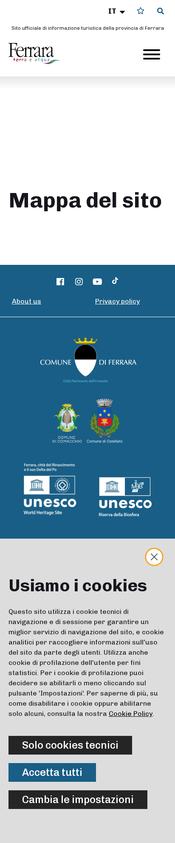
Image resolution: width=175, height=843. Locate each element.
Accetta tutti (52, 772)
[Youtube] (97, 281)
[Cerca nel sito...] (161, 11)
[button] (117, 11)
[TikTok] (115, 281)
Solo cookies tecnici (70, 745)
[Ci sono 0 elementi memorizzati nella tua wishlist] (140, 11)
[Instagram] (79, 281)
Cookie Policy (130, 714)
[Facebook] (60, 281)
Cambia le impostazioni (78, 799)
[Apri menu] (151, 54)
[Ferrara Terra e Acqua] (38, 53)
